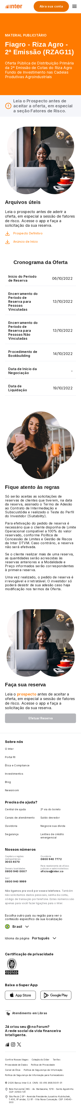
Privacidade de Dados (16, 1065)
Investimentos (14, 773)
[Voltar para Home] (13, 6)
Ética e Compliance (17, 765)
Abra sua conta (51, 6)
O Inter (9, 748)
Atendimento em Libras (29, 1013)
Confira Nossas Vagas (16, 1059)
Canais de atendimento (20, 817)
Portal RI (10, 757)
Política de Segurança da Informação (43, 1070)
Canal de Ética (12, 1070)
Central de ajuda (15, 809)
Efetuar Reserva (40, 718)
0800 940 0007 (16, 871)
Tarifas (56, 1059)
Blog (8, 782)
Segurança (12, 834)
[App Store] (20, 995)
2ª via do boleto (50, 809)
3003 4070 (12, 861)
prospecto (26, 694)
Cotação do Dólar (40, 1059)
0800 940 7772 (51, 859)
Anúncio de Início (25, 241)
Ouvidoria (11, 825)
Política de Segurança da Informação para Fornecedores (34, 1075)
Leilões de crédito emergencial (52, 836)
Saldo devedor (50, 817)
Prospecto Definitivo (28, 233)
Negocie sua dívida (52, 825)
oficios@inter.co (52, 871)
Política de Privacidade (43, 1065)
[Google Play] (55, 995)
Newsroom (12, 790)
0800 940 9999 (15, 881)
